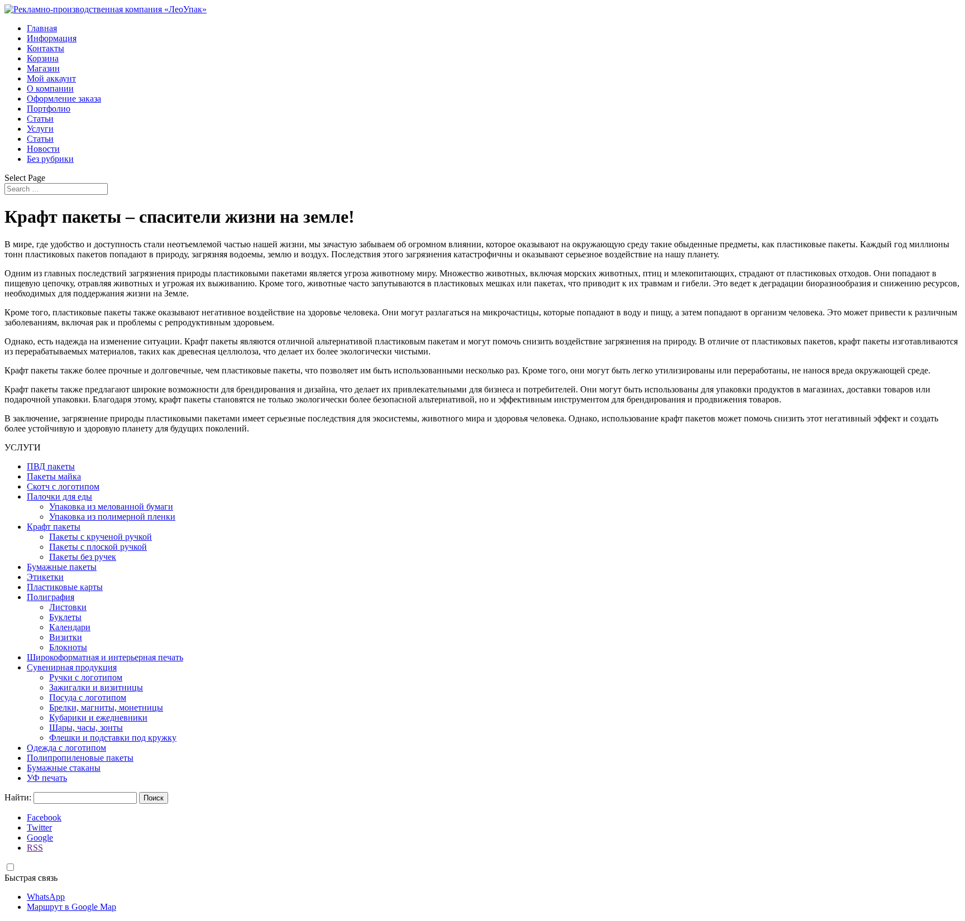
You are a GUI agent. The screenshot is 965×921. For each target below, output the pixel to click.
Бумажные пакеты (62, 567)
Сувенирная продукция (72, 667)
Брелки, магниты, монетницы (106, 707)
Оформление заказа (64, 98)
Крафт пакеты (53, 526)
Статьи (40, 118)
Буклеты (65, 617)
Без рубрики (50, 159)
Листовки (68, 607)
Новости (43, 149)
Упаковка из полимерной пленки (112, 516)
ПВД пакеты (51, 466)
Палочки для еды (59, 496)
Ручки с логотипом (85, 677)
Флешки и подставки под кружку (112, 737)
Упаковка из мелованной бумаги (111, 506)
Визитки (65, 637)
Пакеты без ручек (82, 557)
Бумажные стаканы (64, 768)
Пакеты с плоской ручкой (98, 546)
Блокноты (68, 647)
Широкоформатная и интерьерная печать (105, 657)
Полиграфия (50, 597)
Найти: (17, 797)
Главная (42, 28)
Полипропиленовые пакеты (80, 757)
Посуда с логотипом (87, 697)
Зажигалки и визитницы (96, 687)
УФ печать (47, 778)
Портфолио (48, 108)
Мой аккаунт (51, 78)
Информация (52, 38)
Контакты (45, 48)
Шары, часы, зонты (86, 727)
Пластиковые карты (65, 587)
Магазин (43, 68)
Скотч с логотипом (63, 486)
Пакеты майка (54, 476)
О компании (50, 88)
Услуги (40, 128)
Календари (69, 627)
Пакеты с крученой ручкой (100, 536)
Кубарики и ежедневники (98, 717)
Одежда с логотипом (66, 747)
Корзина (43, 58)
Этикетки (45, 577)
